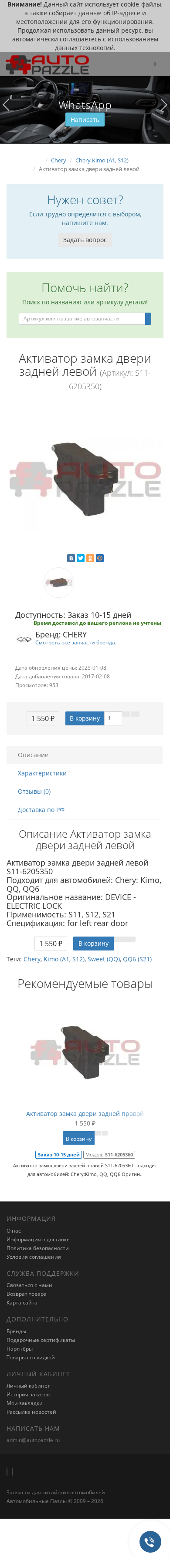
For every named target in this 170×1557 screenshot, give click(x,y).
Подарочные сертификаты (41, 1340)
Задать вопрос (85, 240)
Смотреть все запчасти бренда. (75, 642)
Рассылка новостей (31, 1411)
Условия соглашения (34, 1256)
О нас (14, 1230)
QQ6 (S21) (137, 959)
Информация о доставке (38, 1239)
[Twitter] (81, 558)
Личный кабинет (28, 1385)
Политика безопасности (38, 1248)
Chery (32, 959)
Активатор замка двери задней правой (85, 1113)
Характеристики (42, 773)
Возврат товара (27, 1294)
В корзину (85, 718)
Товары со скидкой (31, 1357)
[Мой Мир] (100, 558)
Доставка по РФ (41, 809)
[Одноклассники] (90, 558)
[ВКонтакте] (71, 558)
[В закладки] (126, 714)
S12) (78, 959)
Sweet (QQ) (104, 959)
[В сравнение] (135, 714)
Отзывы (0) (34, 791)
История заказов (28, 1394)
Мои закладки (25, 1403)
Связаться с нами (29, 1285)
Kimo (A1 (56, 959)
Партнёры (20, 1348)
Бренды (16, 1331)
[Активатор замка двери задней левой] (85, 479)
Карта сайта (22, 1302)
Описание (33, 755)
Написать (85, 119)
